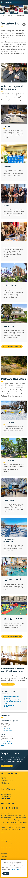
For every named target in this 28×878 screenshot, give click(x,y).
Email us (3, 745)
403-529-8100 (5, 784)
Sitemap (3, 859)
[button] (14, 73)
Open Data (4, 853)
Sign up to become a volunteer (12, 346)
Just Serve (7, 707)
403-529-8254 (7, 743)
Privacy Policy (15, 869)
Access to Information (7, 844)
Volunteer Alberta (9, 705)
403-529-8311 (7, 728)
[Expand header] (25, 2)
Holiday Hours (5, 798)
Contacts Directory (6, 847)
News (2, 850)
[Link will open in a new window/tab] (14, 655)
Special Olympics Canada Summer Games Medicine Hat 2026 (13, 701)
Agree (6, 873)
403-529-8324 (7, 730)
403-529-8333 (7, 742)
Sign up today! (7, 766)
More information (8, 684)
